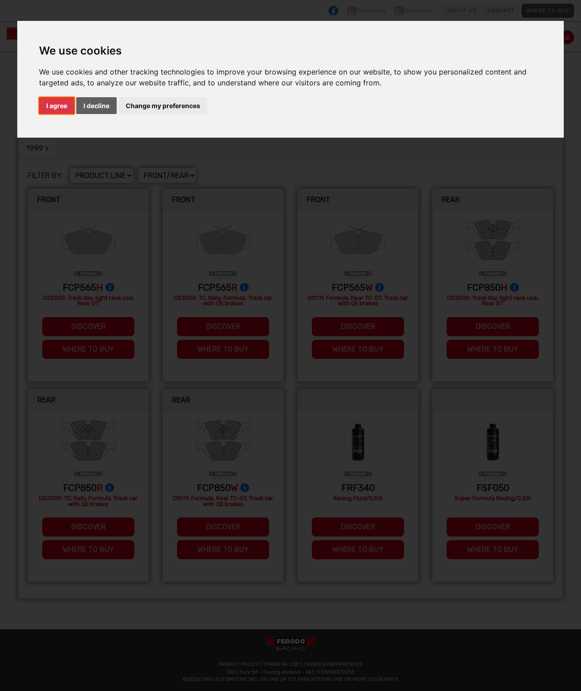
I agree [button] (56, 105)
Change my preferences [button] (163, 105)
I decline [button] (96, 105)
